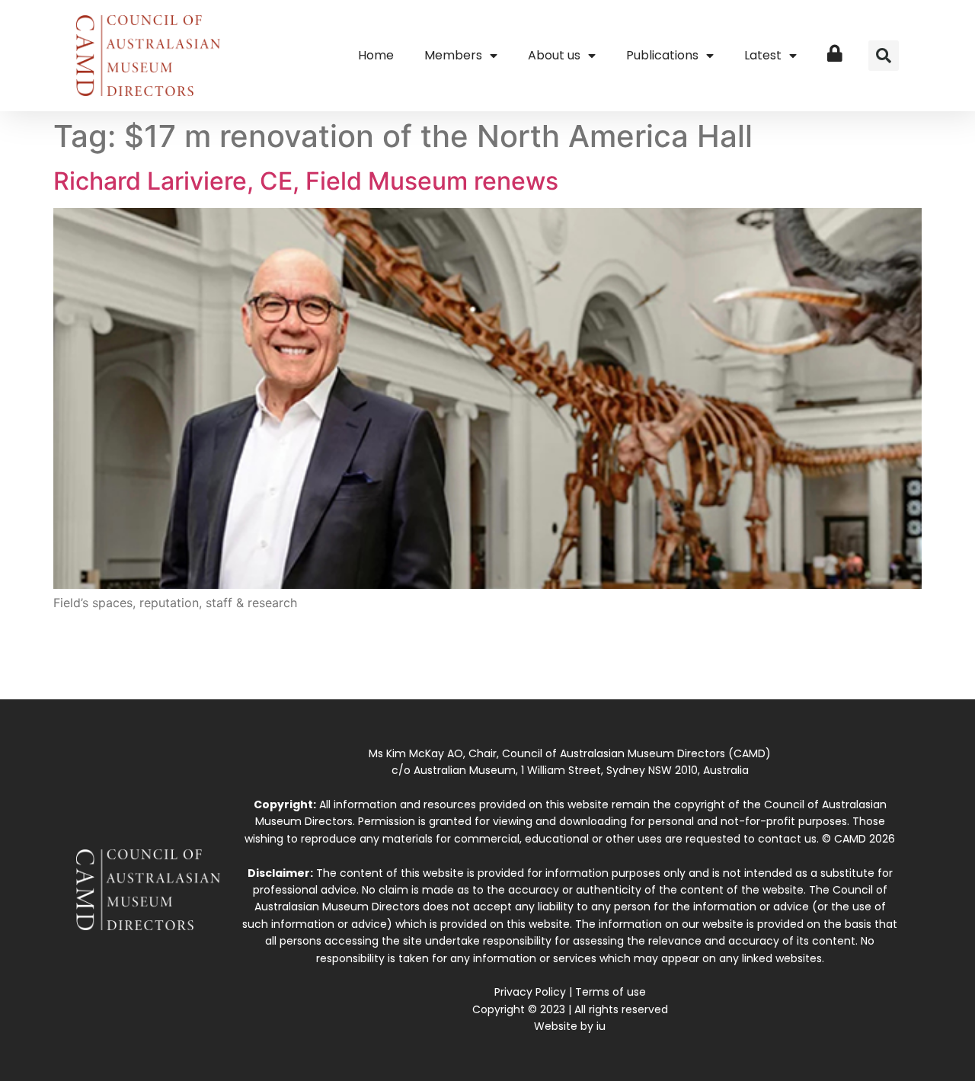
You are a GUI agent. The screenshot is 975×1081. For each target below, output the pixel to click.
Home (376, 55)
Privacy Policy (530, 991)
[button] (883, 55)
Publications (662, 55)
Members (453, 55)
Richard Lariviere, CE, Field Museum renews (305, 181)
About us (554, 55)
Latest (763, 55)
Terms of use (610, 991)
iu (601, 1026)
